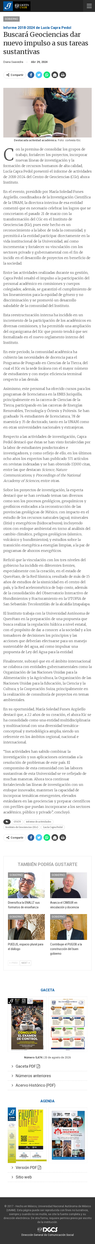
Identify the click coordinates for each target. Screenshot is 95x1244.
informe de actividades (38, 821)
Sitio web (22, 1177)
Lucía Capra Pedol (53, 827)
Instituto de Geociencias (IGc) (22, 827)
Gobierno (11, 19)
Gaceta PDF (25, 1066)
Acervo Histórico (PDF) (34, 1085)
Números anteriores (32, 1075)
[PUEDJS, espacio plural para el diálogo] (26, 927)
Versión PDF (25, 1167)
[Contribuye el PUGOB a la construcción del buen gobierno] (68, 927)
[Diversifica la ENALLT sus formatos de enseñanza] (26, 885)
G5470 (17, 821)
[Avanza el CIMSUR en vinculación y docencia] (68, 885)
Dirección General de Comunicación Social (47, 1234)
